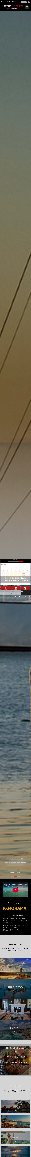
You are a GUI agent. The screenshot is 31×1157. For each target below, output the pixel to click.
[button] (2, 574)
